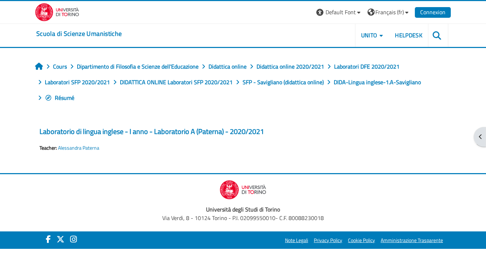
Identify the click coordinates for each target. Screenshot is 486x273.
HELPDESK (408, 35)
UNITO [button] (369, 35)
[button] (339, 12)
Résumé (64, 97)
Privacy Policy (328, 240)
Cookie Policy (361, 240)
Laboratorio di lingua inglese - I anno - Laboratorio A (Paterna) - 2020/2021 (151, 131)
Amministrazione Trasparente (412, 240)
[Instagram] (73, 239)
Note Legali (296, 240)
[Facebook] (48, 239)
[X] (60, 239)
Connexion (432, 12)
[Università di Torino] (57, 11)
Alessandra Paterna (78, 148)
